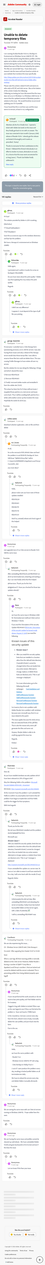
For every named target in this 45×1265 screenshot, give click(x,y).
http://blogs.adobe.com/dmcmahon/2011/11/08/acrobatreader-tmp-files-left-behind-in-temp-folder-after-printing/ (22, 79)
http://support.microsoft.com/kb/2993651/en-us (24, 865)
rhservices (11, 766)
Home (7, 11)
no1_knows (15, 443)
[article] (22, 232)
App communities (17, 11)
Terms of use (23, 1250)
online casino (12, 419)
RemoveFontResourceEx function (27, 703)
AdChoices (10, 1262)
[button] (4, 5)
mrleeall (12, 119)
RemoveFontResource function (26, 700)
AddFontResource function (25, 695)
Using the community (11, 1250)
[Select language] (29, 4)
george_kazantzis (13, 341)
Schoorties (15, 260)
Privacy (31, 1250)
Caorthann (11, 937)
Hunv (17, 605)
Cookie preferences (10, 1254)
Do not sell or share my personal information (18, 1258)
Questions (8, 13)
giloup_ (10, 210)
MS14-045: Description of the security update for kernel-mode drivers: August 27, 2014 (26, 630)
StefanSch (18, 483)
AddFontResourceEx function (26, 698)
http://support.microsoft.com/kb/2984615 (25, 789)
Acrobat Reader (31, 11)
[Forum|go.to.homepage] (17, 4)
